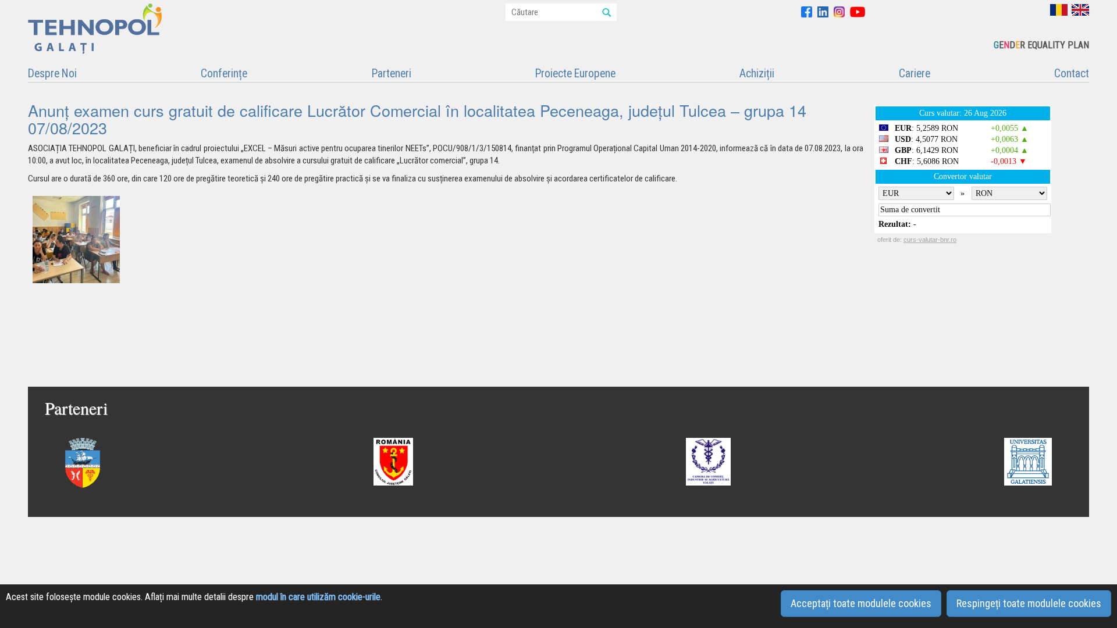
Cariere (914, 73)
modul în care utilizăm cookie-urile (318, 596)
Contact (1071, 73)
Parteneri (391, 73)
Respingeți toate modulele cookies (1028, 603)
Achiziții (756, 73)
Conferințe (224, 73)
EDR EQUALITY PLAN (1041, 45)
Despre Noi (52, 73)
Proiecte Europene (575, 73)
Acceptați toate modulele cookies (861, 603)
